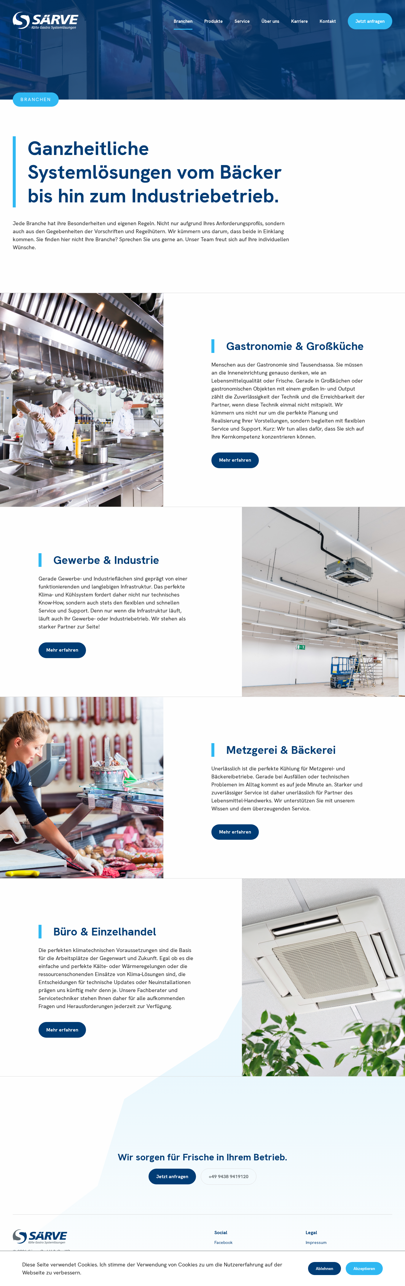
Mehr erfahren (235, 460)
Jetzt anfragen (370, 21)
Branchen (183, 21)
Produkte (213, 21)
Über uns (270, 21)
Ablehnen (324, 1268)
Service (242, 21)
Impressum (316, 1242)
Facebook (223, 1242)
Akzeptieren (364, 1268)
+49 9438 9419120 (228, 1176)
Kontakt (328, 21)
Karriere (299, 21)
